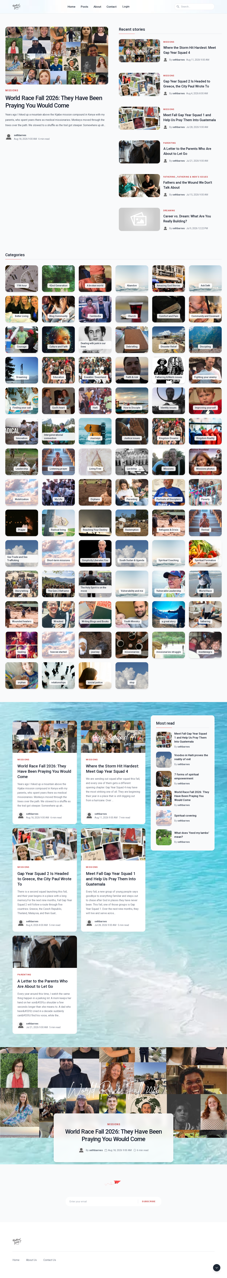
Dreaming (169, 210)
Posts (84, 6)
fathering (169, 177)
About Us (31, 1260)
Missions (11, 90)
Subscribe (148, 1201)
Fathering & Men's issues (192, 177)
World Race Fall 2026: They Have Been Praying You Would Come (44, 771)
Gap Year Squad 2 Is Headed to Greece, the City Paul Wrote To (44, 879)
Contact (111, 6)
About (97, 6)
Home (71, 6)
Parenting (169, 143)
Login (125, 6)
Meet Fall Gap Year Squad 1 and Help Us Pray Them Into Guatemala (111, 879)
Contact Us (49, 1260)
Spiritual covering (185, 815)
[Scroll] (216, 1267)
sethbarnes (20, 135)
